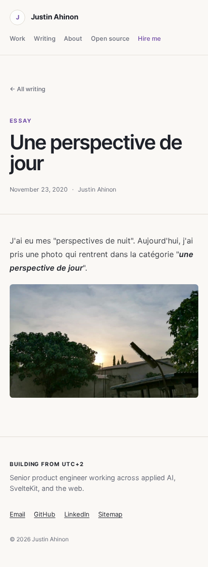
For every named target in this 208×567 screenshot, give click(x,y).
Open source (110, 38)
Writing (45, 38)
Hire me (149, 38)
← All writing (27, 89)
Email (17, 514)
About (73, 38)
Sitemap (110, 514)
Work (17, 38)
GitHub (44, 514)
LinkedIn (76, 514)
